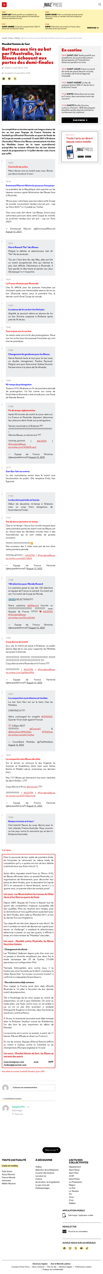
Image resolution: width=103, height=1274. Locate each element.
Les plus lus (40, 1176)
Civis (71, 1200)
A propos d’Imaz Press (21, 1267)
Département (75, 1167)
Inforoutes (6, 1181)
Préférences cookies (83, 1267)
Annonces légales (40, 1264)
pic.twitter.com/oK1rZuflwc (21, 734)
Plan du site (51, 1267)
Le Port (72, 1188)
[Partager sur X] (15, 79)
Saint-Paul (73, 1173)
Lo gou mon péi (42, 1185)
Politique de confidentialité (53, 1269)
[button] (4, 4)
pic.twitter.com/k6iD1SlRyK (19, 558)
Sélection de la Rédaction (47, 1170)
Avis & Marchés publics (61, 1264)
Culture (38, 1179)
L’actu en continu (10, 1166)
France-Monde (8, 1178)
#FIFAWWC (47, 716)
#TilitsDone (47, 731)
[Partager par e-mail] (4, 79)
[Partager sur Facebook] (9, 79)
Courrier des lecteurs (44, 1173)
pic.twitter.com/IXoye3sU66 (21, 617)
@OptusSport (14, 731)
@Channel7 (35, 728)
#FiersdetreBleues (17, 444)
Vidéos (38, 1167)
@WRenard (33, 605)
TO (70, 1194)
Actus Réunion (8, 1175)
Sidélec (72, 1203)
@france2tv (32, 786)
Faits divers (7, 1171)
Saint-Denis (74, 1170)
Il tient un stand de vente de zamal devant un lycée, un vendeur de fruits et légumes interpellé (64, 16)
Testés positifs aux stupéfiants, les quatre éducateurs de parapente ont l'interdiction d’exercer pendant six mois (20, 16)
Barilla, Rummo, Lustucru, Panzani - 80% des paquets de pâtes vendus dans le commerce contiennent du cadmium (78, 109)
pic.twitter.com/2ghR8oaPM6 (20, 672)
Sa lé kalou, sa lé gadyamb (47, 1182)
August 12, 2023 (13, 231)
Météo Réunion (9, 1184)
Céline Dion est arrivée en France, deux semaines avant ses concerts (62, 28)
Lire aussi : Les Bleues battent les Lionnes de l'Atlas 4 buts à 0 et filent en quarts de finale (29, 895)
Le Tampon (74, 1191)
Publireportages (42, 1188)
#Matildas (26, 731)
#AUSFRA (42, 441)
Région (72, 1185)
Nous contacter (38, 1267)
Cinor (71, 1197)
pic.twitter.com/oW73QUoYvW (21, 795)
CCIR (71, 1176)
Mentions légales (65, 1267)
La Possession (75, 1182)
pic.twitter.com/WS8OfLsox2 (22, 447)
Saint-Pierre (74, 1179)
